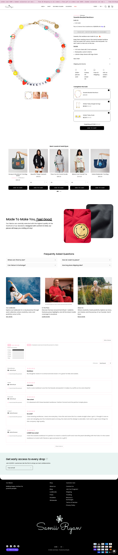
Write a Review (107, 340)
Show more (58, 446)
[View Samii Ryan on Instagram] (7, 546)
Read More (81, 316)
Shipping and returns (80, 64)
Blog (51, 489)
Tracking (69, 495)
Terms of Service (71, 502)
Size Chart (77, 59)
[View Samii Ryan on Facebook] (14, 546)
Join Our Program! (72, 489)
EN (100, 6)
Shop (51, 483)
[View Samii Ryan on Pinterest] (18, 546)
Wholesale (53, 500)
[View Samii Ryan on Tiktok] (11, 546)
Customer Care (70, 483)
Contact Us (70, 486)
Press (51, 495)
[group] (59, 297)
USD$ (95, 6)
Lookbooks (53, 492)
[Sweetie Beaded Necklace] (28, 95)
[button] (79, 15)
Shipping (69, 492)
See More (9, 316)
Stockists (53, 497)
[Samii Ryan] (9, 6)
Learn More (46, 316)
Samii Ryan (56, 550)
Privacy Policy (70, 505)
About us (53, 486)
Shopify (67, 550)
